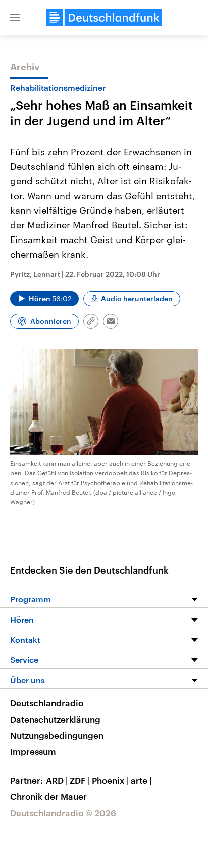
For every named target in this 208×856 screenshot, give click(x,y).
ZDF (80, 780)
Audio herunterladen (137, 298)
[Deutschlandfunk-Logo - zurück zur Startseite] (104, 17)
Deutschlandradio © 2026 (63, 812)
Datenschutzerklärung (55, 719)
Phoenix (110, 780)
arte (141, 780)
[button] (15, 18)
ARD (57, 780)
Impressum (33, 751)
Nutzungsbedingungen (56, 735)
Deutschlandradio (46, 703)
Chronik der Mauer (48, 796)
